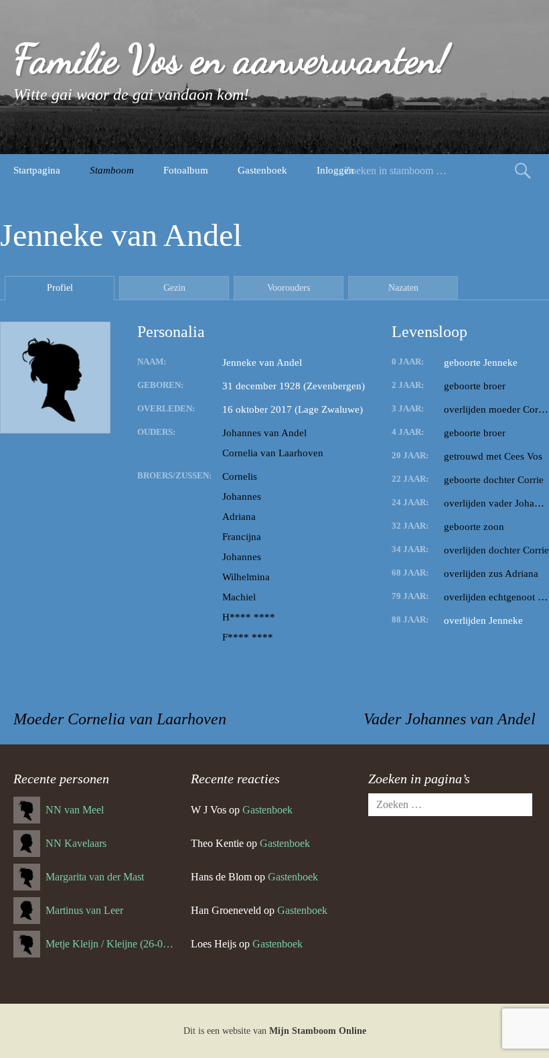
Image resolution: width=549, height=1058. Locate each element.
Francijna (241, 536)
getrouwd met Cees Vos (493, 456)
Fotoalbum (185, 170)
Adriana (239, 516)
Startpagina (36, 170)
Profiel (60, 288)
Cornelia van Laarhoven (272, 453)
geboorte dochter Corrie (494, 479)
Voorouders (288, 288)
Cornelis (239, 476)
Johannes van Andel (264, 432)
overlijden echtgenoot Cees (496, 597)
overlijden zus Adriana (491, 573)
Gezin (174, 288)
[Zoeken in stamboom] (523, 170)
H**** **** (248, 617)
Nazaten (403, 288)
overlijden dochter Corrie (496, 550)
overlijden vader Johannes (496, 503)
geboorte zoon (474, 526)
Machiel (239, 597)
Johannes (241, 496)
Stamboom (112, 170)
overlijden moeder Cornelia (496, 409)
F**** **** (247, 637)
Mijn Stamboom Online (317, 1031)
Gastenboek (262, 170)
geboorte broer (474, 386)
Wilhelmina (246, 577)
